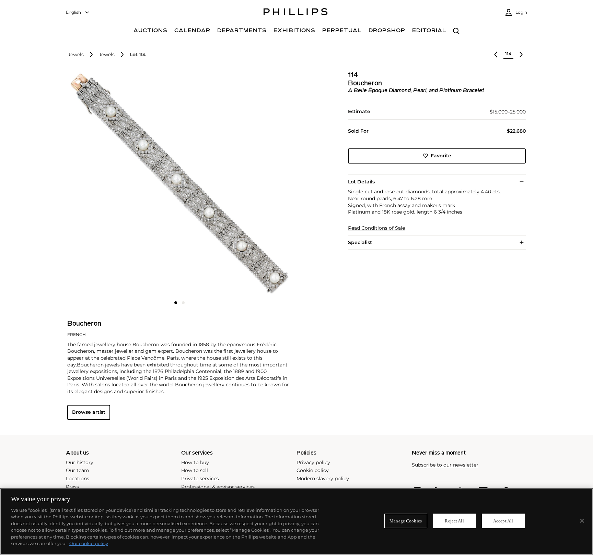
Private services (200, 478)
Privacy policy (313, 462)
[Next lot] (521, 54)
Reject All (454, 520)
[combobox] (78, 12)
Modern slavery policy (322, 478)
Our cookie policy (88, 543)
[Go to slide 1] (175, 302)
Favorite (441, 156)
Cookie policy (312, 470)
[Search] (456, 31)
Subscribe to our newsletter (445, 465)
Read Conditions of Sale (376, 228)
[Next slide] (254, 184)
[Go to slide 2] (183, 302)
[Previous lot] (496, 54)
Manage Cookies (405, 520)
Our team (77, 470)
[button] (177, 183)
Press (72, 487)
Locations (77, 478)
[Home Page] (296, 12)
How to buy (195, 462)
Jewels (76, 55)
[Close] (582, 520)
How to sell (194, 470)
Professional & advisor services (218, 487)
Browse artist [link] (88, 412)
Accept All (503, 520)
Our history (79, 462)
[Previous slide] (104, 184)
